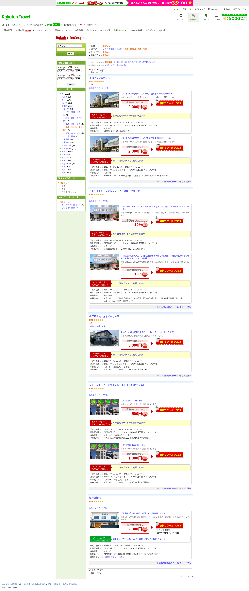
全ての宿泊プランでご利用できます (129, 116)
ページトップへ (186, 576)
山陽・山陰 (66, 164)
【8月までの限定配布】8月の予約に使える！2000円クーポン (146, 94)
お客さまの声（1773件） (99, 88)
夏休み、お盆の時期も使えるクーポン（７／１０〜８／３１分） (148, 332)
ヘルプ (175, 9)
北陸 (63, 154)
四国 (63, 167)
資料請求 (74, 584)
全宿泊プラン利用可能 (71, 205)
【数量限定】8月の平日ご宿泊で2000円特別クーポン (143, 513)
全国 (104, 49)
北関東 (64, 103)
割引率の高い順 (134, 62)
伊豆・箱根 (66, 148)
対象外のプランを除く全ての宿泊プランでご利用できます (139, 539)
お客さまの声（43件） (98, 508)
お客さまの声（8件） (98, 326)
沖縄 (63, 173)
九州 (63, 170)
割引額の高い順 (120, 62)
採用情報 (56, 584)
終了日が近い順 (148, 62)
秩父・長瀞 (70, 136)
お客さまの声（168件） (99, 201)
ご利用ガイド (186, 9)
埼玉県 (119, 49)
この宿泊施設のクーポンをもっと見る (175, 181)
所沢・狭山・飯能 (72, 133)
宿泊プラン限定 (68, 208)
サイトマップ (199, 9)
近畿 (63, 161)
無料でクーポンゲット (169, 102)
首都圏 (111, 49)
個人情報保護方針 (26, 584)
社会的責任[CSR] (43, 584)
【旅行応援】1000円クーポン (133, 445)
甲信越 (64, 151)
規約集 (65, 584)
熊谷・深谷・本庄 (72, 124)
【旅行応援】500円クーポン (132, 400)
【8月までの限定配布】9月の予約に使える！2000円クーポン (146, 138)
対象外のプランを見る (114, 557)
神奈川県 (67, 145)
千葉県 (66, 139)
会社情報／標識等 (9, 584)
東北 (63, 100)
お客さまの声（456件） (99, 395)
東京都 (66, 142)
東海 (63, 157)
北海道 (64, 97)
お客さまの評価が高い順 (115, 65)
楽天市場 (227, 9)
